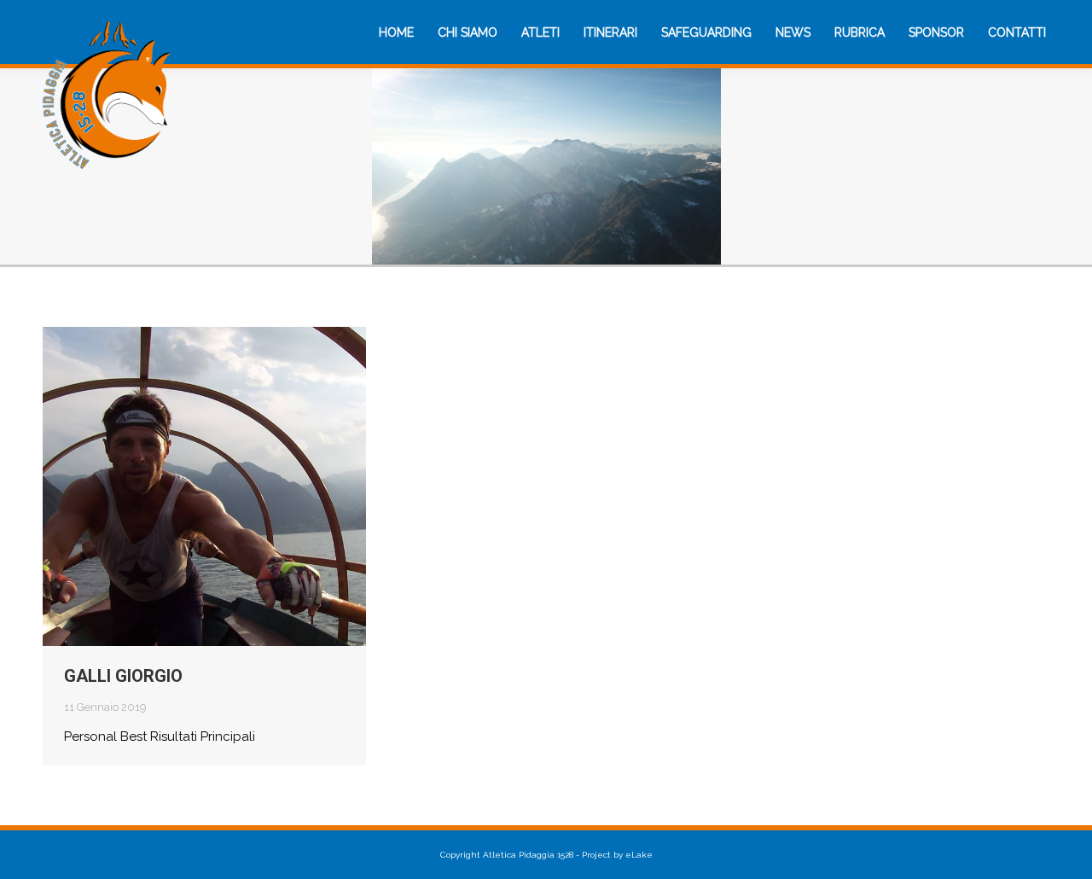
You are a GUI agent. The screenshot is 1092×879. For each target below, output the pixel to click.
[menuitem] (396, 32)
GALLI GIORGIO (123, 676)
